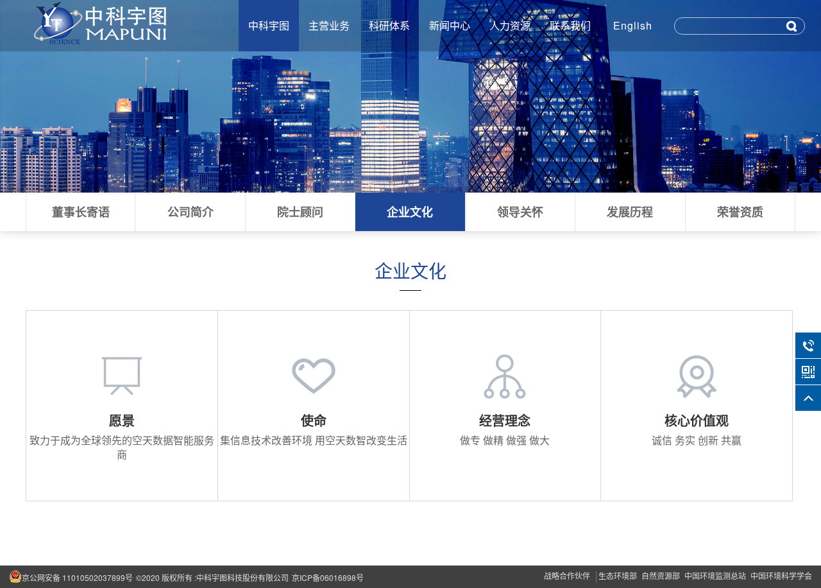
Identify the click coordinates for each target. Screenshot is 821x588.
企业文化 (410, 211)
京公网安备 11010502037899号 (77, 577)
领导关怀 (520, 211)
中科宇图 (268, 25)
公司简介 (190, 211)
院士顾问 (300, 211)
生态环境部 (617, 575)
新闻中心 (449, 25)
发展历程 (630, 211)
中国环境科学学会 (781, 575)
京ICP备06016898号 (328, 577)
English (632, 25)
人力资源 (509, 25)
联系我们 (570, 25)
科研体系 (389, 25)
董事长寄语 (81, 211)
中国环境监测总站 (715, 575)
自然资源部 (660, 575)
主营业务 (329, 25)
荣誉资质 (740, 211)
